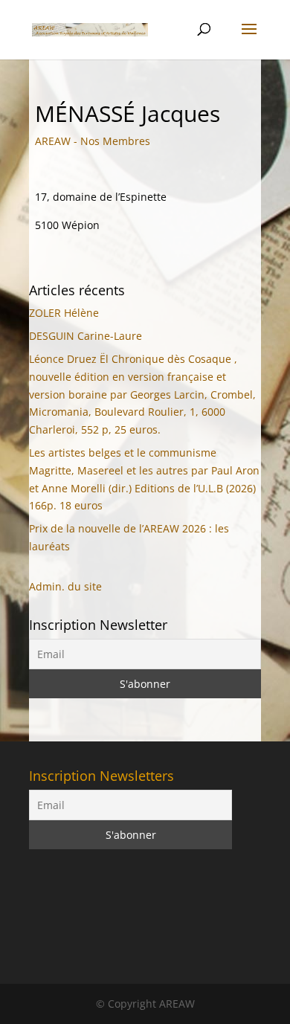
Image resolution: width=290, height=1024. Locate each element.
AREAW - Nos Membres (92, 141)
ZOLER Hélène (64, 313)
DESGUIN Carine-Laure (85, 336)
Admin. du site (65, 586)
